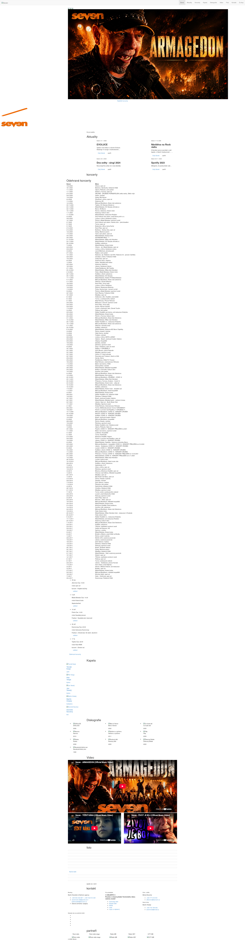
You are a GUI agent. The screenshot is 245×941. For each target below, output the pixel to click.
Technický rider (113, 902)
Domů (182, 2)
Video (221, 2)
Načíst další (72, 872)
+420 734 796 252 (152, 908)
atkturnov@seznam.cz (153, 900)
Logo (110, 907)
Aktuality (189, 2)
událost (75, 591)
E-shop (241, 2)
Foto (227, 2)
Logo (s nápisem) (114, 909)
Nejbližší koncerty (122, 101)
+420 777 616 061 (152, 898)
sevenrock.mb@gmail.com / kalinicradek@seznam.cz (80, 901)
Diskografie (213, 2)
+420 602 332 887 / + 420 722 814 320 (84, 898)
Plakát (111, 905)
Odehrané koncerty (75, 654)
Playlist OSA (112, 903)
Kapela (205, 2)
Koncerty (197, 2)
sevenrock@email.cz (152, 909)
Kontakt (234, 2)
